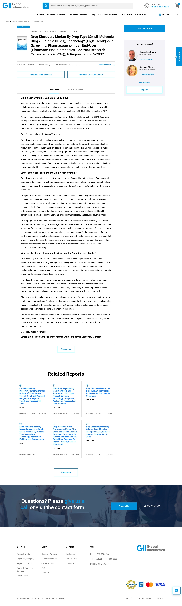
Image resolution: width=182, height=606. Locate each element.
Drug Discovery (23, 27)
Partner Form (71, 559)
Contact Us (126, 14)
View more (66, 472)
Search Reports (23, 554)
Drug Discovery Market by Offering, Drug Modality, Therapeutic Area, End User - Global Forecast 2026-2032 (98, 431)
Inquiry (144, 90)
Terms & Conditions (145, 598)
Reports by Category (25, 559)
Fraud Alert (140, 14)
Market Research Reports (20, 21)
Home (7, 21)
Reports (40, 14)
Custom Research (56, 14)
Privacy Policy (129, 598)
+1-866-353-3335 (160, 6)
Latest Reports (23, 576)
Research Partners (78, 14)
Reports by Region (24, 563)
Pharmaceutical (38, 21)
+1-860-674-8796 (146, 74)
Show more (66, 349)
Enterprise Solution (107, 14)
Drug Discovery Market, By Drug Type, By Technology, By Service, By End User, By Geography (98, 392)
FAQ (93, 14)
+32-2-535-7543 (146, 59)
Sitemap (160, 598)
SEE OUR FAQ (144, 83)
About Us (45, 573)
